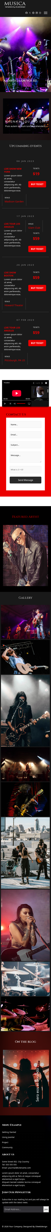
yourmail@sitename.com (19, 1167)
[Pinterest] (33, 12)
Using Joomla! (8, 1137)
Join (46, 1209)
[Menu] (45, 13)
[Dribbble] (40, 12)
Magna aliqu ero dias (26, 121)
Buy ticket (37, 184)
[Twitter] (30, 12)
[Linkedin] (37, 12)
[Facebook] (26, 12)
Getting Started (9, 1132)
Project (5, 1142)
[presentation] (49, 54)
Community (7, 1147)
